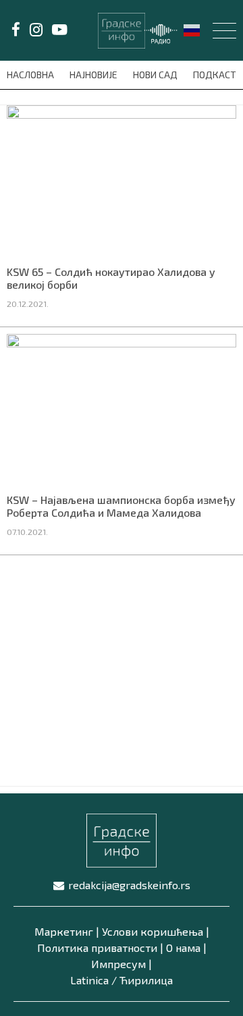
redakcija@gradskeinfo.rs (129, 884)
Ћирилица (146, 979)
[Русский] (192, 29)
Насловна (31, 74)
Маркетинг (63, 931)
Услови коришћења (152, 931)
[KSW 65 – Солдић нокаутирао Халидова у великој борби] (121, 180)
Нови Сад (156, 74)
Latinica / (93, 979)
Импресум (118, 963)
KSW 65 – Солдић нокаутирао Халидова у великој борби (111, 278)
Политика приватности (97, 947)
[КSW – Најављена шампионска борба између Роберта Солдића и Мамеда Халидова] (121, 409)
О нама (183, 947)
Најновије (94, 74)
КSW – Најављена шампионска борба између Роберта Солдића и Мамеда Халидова (121, 506)
